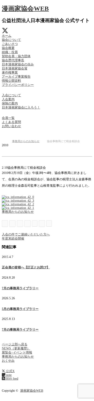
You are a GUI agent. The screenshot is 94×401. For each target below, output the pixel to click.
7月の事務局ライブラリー (20, 288)
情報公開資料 (11, 80)
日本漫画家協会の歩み (18, 64)
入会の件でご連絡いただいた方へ (26, 234)
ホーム (6, 35)
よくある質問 (11, 122)
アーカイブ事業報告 (16, 76)
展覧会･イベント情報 (17, 352)
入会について (11, 95)
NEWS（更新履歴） (16, 348)
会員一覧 (8, 118)
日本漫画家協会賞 (14, 68)
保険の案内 (10, 103)
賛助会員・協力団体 (16, 56)
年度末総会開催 (13, 238)
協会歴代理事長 (13, 60)
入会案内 (8, 99)
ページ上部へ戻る (14, 344)
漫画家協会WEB (25, 8)
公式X (10, 371)
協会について (11, 40)
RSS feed (11, 378)
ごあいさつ (10, 44)
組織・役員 (10, 52)
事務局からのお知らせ (18, 211)
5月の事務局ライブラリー (20, 309)
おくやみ (8, 360)
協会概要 (8, 48)
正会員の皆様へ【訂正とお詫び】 (26, 267)
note (8, 375)
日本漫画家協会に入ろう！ (21, 107)
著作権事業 (10, 72)
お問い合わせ (11, 126)
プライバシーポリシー (18, 85)
